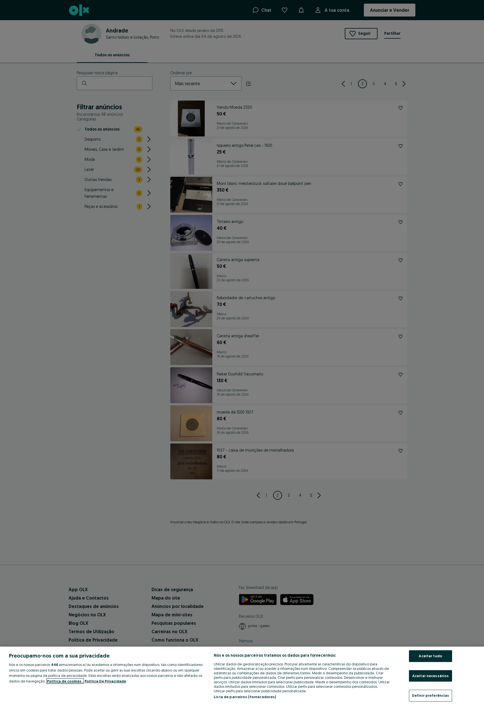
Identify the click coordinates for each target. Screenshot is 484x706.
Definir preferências (430, 695)
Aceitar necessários (430, 676)
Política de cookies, (65, 681)
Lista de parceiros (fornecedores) (245, 697)
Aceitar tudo (430, 656)
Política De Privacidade (105, 681)
